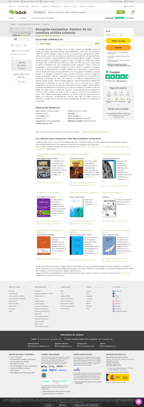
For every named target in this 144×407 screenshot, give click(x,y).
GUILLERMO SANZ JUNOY (46, 197)
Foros (62, 293)
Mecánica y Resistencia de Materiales (116, 154)
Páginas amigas (39, 301)
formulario (124, 273)
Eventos (45, 6)
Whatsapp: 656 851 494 (30, 1)
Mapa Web (38, 314)
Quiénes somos (39, 296)
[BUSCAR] (120, 12)
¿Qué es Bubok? (117, 1)
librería (82, 147)
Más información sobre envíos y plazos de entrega (88, 382)
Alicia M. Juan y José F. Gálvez (81, 235)
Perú (88, 309)
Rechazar (62, 405)
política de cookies (89, 401)
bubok (24, 54)
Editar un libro (39, 324)
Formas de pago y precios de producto (23, 366)
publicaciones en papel (98, 147)
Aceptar (49, 405)
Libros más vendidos (67, 299)
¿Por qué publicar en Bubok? (17, 299)
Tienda (12, 24)
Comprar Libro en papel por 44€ (50, 259)
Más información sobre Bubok (118, 372)
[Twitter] (24, 45)
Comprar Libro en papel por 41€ (83, 221)
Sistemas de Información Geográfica (84, 193)
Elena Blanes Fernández (46, 235)
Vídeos (11, 311)
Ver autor (21, 81)
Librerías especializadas (68, 306)
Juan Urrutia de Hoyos (110, 235)
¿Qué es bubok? (39, 321)
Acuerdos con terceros (41, 319)
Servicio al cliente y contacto (20, 368)
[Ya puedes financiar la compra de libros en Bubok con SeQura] (56, 381)
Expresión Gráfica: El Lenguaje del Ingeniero (50, 231)
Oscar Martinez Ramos (111, 158)
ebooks (87, 147)
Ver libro (63, 175)
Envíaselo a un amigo (22, 51)
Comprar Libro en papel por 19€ (83, 260)
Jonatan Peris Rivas (77, 158)
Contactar (45, 1)
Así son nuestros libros (41, 316)
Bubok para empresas (41, 309)
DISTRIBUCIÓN (24, 6)
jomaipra (105, 197)
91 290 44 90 (15, 1)
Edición (23, 18)
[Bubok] (17, 12)
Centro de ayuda (16, 357)
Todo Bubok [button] (38, 12)
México (89, 303)
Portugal (89, 306)
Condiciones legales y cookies (44, 293)
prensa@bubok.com (109, 346)
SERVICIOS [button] (34, 6)
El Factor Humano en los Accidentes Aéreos (116, 231)
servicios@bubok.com (87, 346)
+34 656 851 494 (106, 339)
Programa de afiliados (41, 306)
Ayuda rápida (13, 301)
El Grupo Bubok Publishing (43, 18)
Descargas (12, 309)
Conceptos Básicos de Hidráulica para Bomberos (51, 155)
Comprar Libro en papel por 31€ (50, 183)
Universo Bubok (39, 304)
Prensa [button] (66, 6)
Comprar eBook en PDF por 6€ (115, 262)
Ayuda (53, 1)
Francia (89, 301)
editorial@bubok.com (64, 346)
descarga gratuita (115, 147)
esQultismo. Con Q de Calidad (48, 193)
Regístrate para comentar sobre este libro (96, 132)
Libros (11, 18)
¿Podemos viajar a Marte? (79, 154)
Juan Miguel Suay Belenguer (47, 158)
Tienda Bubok (13, 293)
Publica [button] (12, 6)
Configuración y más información (85, 405)
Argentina (89, 296)
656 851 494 (57, 339)
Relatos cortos (65, 309)
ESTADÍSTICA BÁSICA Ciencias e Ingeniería (82, 231)
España (89, 291)
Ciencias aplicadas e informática (29, 24)
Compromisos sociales (41, 326)
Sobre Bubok (14, 370)
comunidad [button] (55, 6)
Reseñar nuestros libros (42, 311)
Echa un (20, 35)
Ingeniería (46, 24)
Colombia (89, 299)
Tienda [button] (82, 6)
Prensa (37, 299)
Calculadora (12, 306)
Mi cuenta (11, 291)
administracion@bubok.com (40, 346)
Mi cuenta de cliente (17, 364)
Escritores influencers (67, 301)
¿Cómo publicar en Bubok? (17, 296)
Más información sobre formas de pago (56, 391)
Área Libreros (131, 1)
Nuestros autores (14, 303)
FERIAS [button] (91, 6)
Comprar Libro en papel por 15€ (116, 221)
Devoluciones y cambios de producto (23, 359)
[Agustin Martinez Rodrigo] (21, 65)
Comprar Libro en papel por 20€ (83, 183)
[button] (129, 6)
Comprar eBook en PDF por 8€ (83, 185)
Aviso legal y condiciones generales (22, 373)
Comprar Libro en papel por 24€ (116, 186)
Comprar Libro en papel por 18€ (116, 259)
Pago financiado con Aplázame (53, 394)
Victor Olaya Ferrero (77, 197)
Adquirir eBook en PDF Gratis (82, 224)
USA (88, 293)
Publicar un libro (65, 296)
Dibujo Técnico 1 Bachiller (112, 193)
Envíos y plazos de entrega (19, 362)
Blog (75, 6)
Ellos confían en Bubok (67, 303)
